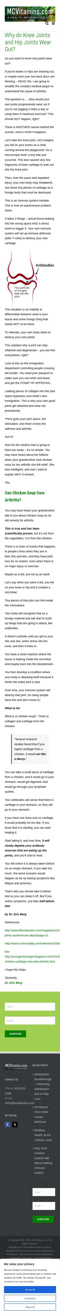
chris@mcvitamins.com (19, 1103)
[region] (30, 1286)
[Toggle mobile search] (47, 23)
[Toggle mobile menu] (53, 23)
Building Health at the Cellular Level (43, 1135)
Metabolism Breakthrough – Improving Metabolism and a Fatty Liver (43, 1086)
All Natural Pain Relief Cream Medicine (41, 1114)
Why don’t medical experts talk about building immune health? (43, 1160)
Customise (30, 1298)
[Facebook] (7, 1124)
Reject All (30, 1307)
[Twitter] (15, 1124)
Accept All (30, 1289)
